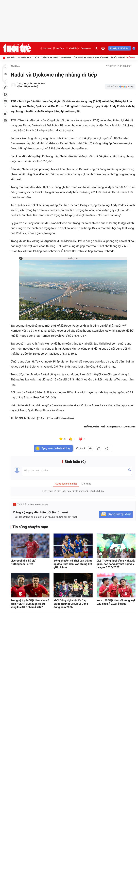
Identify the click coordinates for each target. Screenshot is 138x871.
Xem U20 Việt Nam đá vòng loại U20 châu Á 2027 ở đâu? (116, 602)
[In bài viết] (5, 120)
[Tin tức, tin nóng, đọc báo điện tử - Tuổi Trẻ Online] (17, 48)
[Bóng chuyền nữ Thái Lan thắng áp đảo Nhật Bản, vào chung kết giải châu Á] (73, 546)
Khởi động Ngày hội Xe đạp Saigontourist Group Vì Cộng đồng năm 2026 (71, 604)
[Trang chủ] (4, 57)
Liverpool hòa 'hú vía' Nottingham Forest (23, 562)
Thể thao (130, 57)
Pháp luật (55, 57)
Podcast (47, 48)
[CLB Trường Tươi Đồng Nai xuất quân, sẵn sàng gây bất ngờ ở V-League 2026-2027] (116, 546)
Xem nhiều (21, 57)
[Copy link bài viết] (98, 448)
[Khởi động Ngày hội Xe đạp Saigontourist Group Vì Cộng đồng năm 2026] (73, 585)
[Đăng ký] (116, 514)
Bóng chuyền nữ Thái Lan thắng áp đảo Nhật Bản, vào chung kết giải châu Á (73, 564)
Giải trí (121, 57)
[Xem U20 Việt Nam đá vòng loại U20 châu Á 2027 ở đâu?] (116, 585)
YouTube (60, 48)
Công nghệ (78, 57)
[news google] (120, 86)
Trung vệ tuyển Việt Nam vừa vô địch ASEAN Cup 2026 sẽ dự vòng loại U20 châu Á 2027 (30, 604)
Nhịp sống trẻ (101, 57)
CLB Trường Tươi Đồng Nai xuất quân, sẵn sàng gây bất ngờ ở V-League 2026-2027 (116, 564)
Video (29, 57)
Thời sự (36, 57)
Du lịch (90, 57)
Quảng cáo (86, 48)
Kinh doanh (66, 57)
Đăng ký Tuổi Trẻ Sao (119, 48)
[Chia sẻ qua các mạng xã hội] (106, 448)
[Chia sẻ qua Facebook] (90, 448)
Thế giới (45, 57)
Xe (85, 57)
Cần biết (73, 48)
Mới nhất (11, 57)
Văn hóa (113, 57)
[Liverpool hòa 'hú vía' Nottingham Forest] (30, 546)
